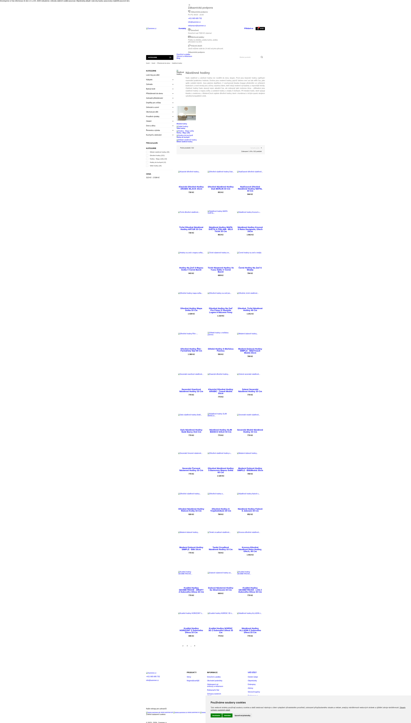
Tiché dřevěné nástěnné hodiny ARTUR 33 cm (191, 228)
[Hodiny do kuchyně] (185, 135)
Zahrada (149, 84)
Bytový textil (150, 89)
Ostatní (148, 121)
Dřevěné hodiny (157, 155)
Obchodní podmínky (214, 681)
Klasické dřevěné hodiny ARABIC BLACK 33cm (191, 188)
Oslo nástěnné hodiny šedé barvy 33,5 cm (191, 431)
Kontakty (182, 28)
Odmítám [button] (227, 715)
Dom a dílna (150, 126)
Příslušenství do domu (154, 93)
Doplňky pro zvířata (153, 103)
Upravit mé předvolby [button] (242, 715)
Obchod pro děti (152, 112)
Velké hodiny (156, 166)
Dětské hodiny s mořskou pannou (221, 350)
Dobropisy (252, 684)
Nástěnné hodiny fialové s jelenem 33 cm (250, 510)
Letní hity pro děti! (152, 75)
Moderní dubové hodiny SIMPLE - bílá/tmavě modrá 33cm (250, 351)
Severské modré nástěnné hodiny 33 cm (250, 431)
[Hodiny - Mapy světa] (185, 131)
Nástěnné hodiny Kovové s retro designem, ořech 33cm (250, 229)
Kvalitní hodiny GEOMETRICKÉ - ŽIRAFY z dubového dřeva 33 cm (191, 590)
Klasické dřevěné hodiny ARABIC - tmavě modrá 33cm (220, 391)
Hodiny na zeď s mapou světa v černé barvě (191, 269)
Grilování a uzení (152, 107)
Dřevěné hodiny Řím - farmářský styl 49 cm (191, 350)
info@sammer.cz (194, 22)
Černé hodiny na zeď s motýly (250, 269)
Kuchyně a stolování (154, 135)
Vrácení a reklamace (184, 56)
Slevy (189, 677)
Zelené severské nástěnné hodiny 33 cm (250, 390)
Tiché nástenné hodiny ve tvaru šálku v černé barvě (221, 270)
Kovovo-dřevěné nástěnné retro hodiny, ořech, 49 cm (250, 549)
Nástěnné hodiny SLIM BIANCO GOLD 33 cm (220, 431)
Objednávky (252, 681)
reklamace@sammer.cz (197, 26)
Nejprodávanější (193, 681)
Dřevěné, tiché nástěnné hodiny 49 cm (250, 309)
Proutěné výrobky (152, 116)
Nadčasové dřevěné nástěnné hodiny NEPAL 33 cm (250, 189)
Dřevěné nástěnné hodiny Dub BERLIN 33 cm (221, 188)
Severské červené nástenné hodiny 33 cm (191, 469)
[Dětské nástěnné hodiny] (187, 140)
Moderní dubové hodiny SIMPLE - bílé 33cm (191, 548)
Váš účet (252, 672)
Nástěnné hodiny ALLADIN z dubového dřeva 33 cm (250, 630)
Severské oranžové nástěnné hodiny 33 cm (191, 390)
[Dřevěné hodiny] (186, 113)
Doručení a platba (183, 54)
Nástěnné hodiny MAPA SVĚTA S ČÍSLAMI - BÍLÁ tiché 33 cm (221, 229)
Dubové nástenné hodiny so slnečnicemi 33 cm (220, 589)
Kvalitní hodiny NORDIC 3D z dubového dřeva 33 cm (220, 630)
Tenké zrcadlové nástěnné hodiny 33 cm (221, 548)
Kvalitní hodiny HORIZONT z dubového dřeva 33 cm (191, 630)
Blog (178, 58)
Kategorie (152, 57)
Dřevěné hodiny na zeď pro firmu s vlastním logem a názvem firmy (220, 310)
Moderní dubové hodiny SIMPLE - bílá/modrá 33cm (250, 469)
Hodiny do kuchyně (158, 162)
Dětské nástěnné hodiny (159, 152)
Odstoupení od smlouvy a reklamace (215, 685)
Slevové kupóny (254, 692)
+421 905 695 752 (195, 18)
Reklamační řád (213, 690)
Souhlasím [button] (216, 715)
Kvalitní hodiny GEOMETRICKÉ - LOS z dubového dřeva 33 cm (250, 590)
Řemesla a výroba (153, 130)
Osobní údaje (253, 677)
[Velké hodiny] (182, 126)
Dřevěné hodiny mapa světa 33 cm (191, 309)
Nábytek (149, 80)
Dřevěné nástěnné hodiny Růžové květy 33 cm (191, 510)
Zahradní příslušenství (154, 98)
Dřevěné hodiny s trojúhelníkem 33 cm (220, 510)
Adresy (250, 688)
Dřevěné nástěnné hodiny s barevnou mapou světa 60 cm (221, 470)
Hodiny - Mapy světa (158, 159)
